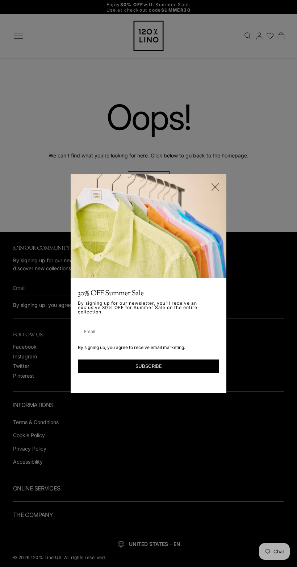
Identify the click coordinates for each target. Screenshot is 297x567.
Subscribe (148, 366)
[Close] (215, 187)
